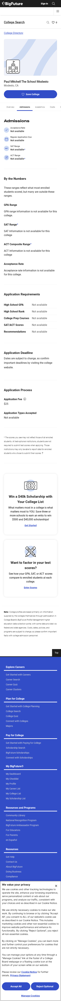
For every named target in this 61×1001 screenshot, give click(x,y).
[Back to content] (42, 453)
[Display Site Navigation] (57, 11)
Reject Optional (44, 986)
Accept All (16, 986)
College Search (14, 22)
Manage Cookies (30, 995)
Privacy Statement (20, 975)
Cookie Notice (29, 971)
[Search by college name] (48, 22)
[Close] (56, 885)
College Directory (13, 33)
